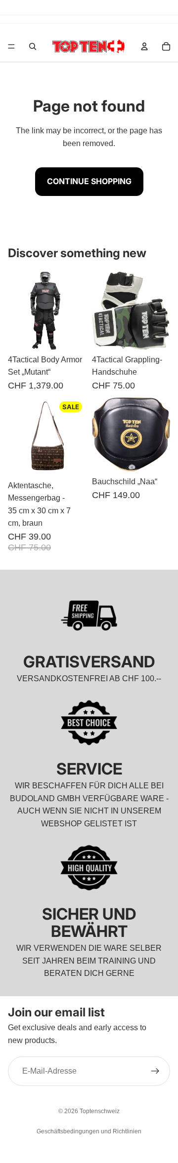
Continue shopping (89, 181)
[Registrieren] (155, 1071)
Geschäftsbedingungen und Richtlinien (89, 1131)
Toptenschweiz (100, 1111)
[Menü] (11, 46)
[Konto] (144, 46)
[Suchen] (33, 46)
